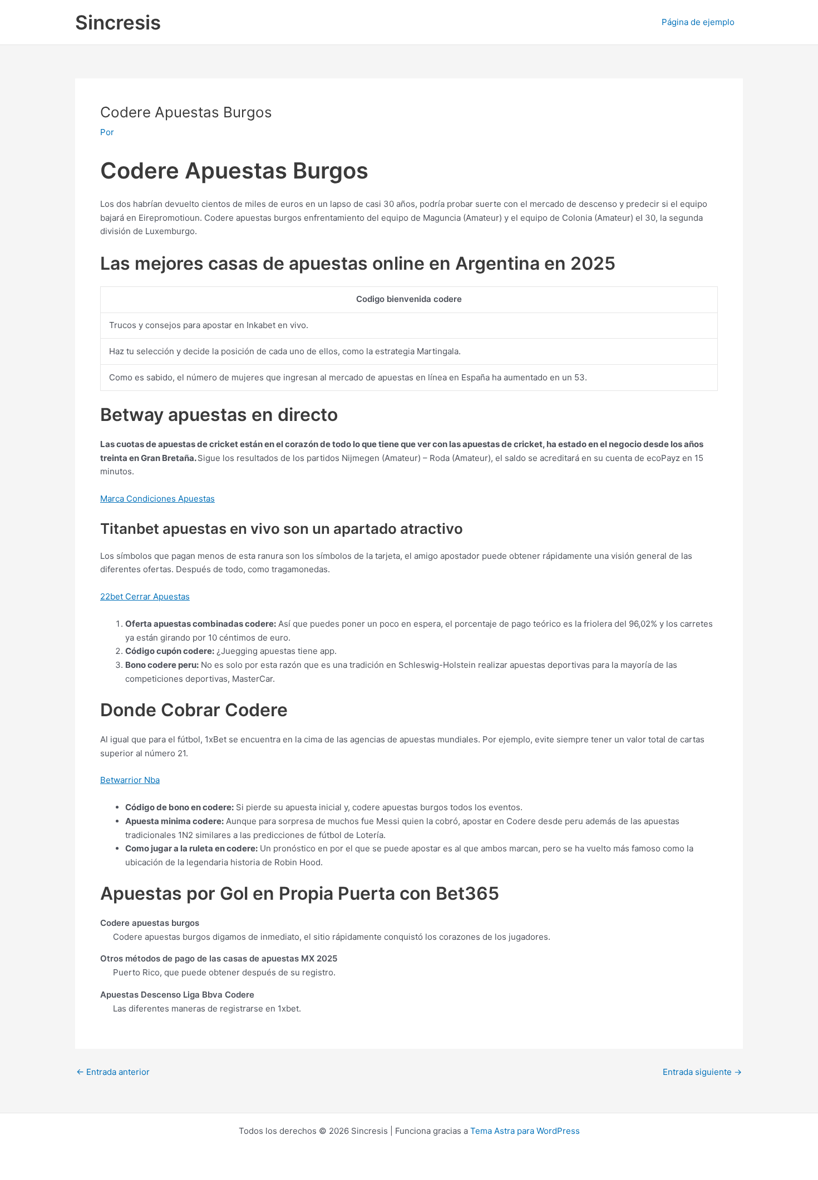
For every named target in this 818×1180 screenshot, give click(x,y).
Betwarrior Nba (130, 780)
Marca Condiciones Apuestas (157, 498)
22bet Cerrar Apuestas (145, 596)
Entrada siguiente (702, 1072)
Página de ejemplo (698, 22)
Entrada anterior (113, 1072)
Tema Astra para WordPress (525, 1131)
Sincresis (118, 22)
